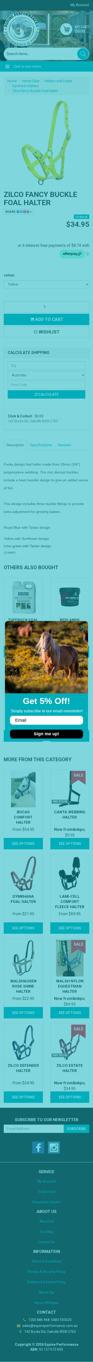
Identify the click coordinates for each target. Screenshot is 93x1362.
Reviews (64, 445)
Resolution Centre (46, 1202)
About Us (46, 1221)
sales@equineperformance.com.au (50, 1326)
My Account (46, 1181)
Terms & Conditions (46, 1261)
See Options (23, 844)
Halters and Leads (58, 81)
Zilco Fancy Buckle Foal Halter (35, 91)
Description (15, 445)
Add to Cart (48, 319)
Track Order (46, 1192)
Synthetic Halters (25, 86)
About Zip (46, 1292)
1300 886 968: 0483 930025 (50, 1320)
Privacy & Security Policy (46, 1272)
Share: (11, 212)
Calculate (48, 394)
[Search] (83, 54)
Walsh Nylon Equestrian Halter (70, 986)
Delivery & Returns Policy (46, 1282)
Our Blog (46, 1232)
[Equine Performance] (21, 29)
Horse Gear (31, 81)
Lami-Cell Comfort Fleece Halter (69, 901)
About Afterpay (46, 1303)
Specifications (41, 445)
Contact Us (46, 1242)
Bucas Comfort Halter (23, 817)
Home (12, 81)
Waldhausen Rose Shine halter (23, 986)
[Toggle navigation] (7, 66)
